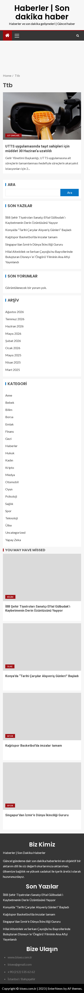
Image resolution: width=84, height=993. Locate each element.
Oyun (9, 489)
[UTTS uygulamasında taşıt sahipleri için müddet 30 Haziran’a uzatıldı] (42, 116)
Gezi (8, 438)
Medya (10, 475)
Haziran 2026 (14, 326)
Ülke (8, 525)
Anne (8, 395)
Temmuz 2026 (14, 319)
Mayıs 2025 (13, 355)
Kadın (9, 460)
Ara (11, 185)
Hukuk (9, 453)
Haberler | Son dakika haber (42, 12)
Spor (8, 511)
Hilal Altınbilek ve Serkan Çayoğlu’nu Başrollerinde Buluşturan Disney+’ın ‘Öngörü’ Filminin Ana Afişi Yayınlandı (39, 257)
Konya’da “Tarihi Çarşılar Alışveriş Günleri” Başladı (38, 230)
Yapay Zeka (13, 540)
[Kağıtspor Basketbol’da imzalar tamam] (42, 716)
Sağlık (9, 504)
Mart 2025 (12, 369)
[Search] (77, 35)
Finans (9, 431)
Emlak (9, 424)
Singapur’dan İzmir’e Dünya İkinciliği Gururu (34, 244)
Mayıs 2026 (13, 333)
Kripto (9, 467)
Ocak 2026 (12, 348)
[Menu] (17, 35)
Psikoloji (11, 496)
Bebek (9, 402)
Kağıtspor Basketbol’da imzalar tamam (31, 237)
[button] (17, 35)
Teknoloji (11, 518)
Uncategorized (15, 532)
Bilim (8, 409)
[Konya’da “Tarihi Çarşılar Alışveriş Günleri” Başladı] (42, 647)
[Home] (7, 35)
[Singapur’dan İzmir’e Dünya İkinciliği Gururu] (42, 786)
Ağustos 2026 (14, 312)
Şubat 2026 (13, 341)
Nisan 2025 (13, 362)
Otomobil (13, 135)
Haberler (11, 446)
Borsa (9, 417)
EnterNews (55, 988)
